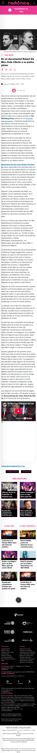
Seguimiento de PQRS (13, 707)
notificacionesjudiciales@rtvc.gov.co (11, 715)
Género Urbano (26, 558)
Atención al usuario (25, 649)
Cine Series (9, 55)
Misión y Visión (5, 650)
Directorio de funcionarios (27, 659)
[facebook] (2, 70)
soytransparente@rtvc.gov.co (9, 720)
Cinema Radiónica (13, 471)
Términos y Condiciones (26, 662)
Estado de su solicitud (26, 660)
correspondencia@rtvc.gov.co (10, 700)
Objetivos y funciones (7, 652)
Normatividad (5, 654)
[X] (6, 70)
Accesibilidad (5, 691)
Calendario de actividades (27, 652)
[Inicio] (18, 2)
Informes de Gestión (7, 657)
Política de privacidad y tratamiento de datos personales (17, 688)
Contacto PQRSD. (10, 702)
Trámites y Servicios (25, 657)
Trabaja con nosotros (26, 650)
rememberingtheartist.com (13, 466)
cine (23, 490)
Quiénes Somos (5, 649)
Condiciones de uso (7, 690)
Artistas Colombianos (28, 538)
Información (27, 471)
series (5, 490)
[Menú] (3, 3)
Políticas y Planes (6, 655)
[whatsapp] (10, 70)
